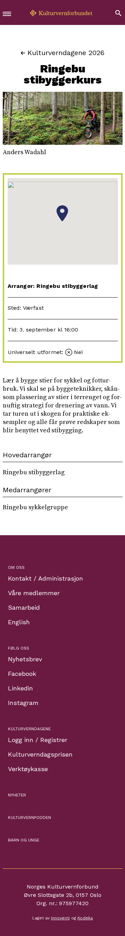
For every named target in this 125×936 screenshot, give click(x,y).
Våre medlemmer (34, 593)
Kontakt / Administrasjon (45, 578)
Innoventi (60, 918)
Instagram (23, 702)
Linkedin (20, 688)
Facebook (22, 673)
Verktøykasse (28, 768)
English (19, 622)
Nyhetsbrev (25, 659)
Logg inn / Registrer (37, 739)
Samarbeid (24, 607)
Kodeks (85, 918)
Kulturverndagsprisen (40, 754)
